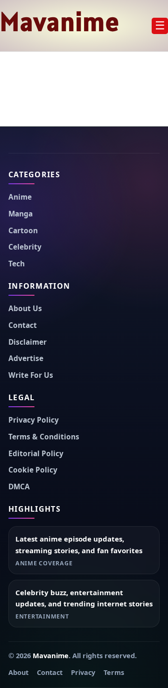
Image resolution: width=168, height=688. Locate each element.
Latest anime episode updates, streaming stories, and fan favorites (78, 544)
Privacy (83, 672)
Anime (20, 197)
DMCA (19, 487)
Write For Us (30, 375)
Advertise (25, 358)
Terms (114, 672)
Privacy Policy (33, 420)
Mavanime (60, 21)
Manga (20, 214)
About (18, 672)
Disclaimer (27, 342)
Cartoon (23, 231)
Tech (16, 264)
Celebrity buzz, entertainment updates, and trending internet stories (84, 598)
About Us (25, 308)
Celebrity (25, 247)
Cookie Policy (32, 470)
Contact (22, 325)
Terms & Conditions (43, 437)
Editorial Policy (35, 454)
